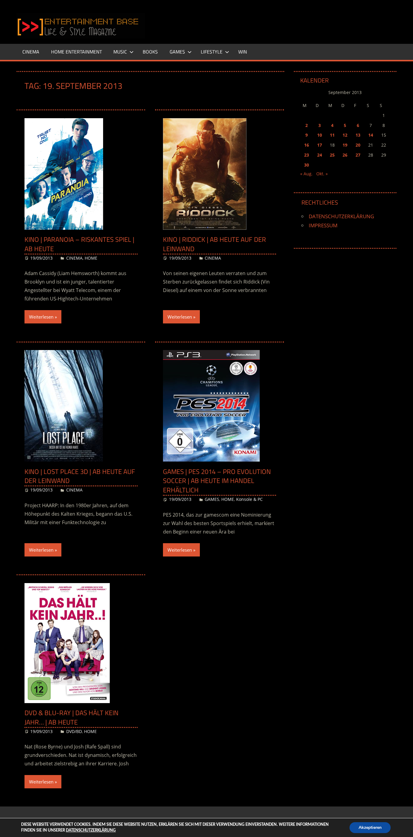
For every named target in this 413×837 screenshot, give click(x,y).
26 (345, 155)
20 (358, 145)
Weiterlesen (41, 317)
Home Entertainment (76, 51)
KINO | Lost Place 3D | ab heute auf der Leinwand (79, 476)
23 (306, 155)
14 (370, 135)
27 (358, 155)
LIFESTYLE (212, 51)
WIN (242, 51)
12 (345, 135)
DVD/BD (74, 731)
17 (319, 145)
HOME (91, 258)
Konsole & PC (249, 499)
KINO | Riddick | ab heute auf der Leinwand (214, 244)
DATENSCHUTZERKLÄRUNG (341, 216)
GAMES (177, 51)
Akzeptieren (370, 827)
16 (306, 145)
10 (319, 135)
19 (345, 145)
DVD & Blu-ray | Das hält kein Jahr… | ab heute (71, 717)
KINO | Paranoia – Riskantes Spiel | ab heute (79, 244)
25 (332, 155)
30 (306, 165)
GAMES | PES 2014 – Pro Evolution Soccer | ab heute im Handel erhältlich (217, 480)
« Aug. (306, 174)
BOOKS (150, 51)
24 (319, 155)
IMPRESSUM (323, 225)
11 (332, 135)
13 (358, 135)
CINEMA (30, 51)
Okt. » (322, 174)
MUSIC (120, 51)
